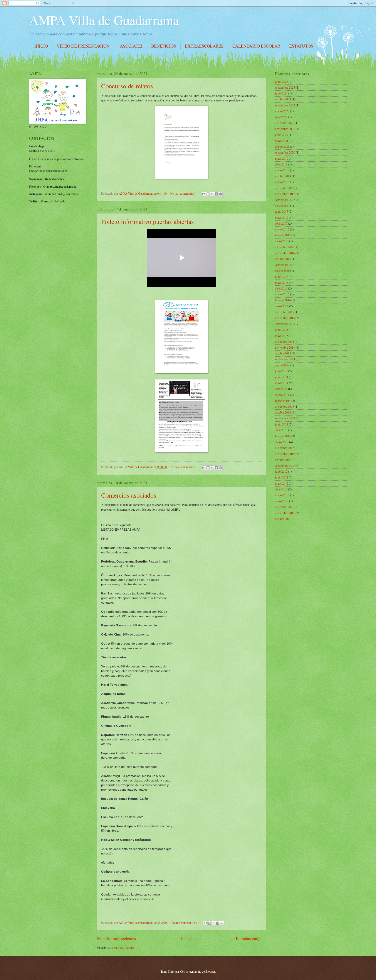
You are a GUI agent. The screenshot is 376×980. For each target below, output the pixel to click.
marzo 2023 (282, 111)
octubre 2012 (283, 460)
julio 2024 (281, 93)
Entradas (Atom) (124, 947)
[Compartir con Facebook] (216, 194)
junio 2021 (281, 135)
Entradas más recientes (116, 938)
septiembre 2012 (285, 466)
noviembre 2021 (285, 129)
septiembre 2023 (285, 105)
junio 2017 (281, 211)
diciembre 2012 (284, 448)
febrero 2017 (283, 235)
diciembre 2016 (284, 247)
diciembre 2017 (284, 188)
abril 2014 (281, 389)
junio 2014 (281, 377)
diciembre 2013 (284, 406)
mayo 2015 (281, 336)
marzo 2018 (282, 182)
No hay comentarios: (183, 193)
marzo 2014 (282, 395)
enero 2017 (282, 241)
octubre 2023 (283, 99)
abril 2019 (281, 164)
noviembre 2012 (285, 454)
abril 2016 (281, 288)
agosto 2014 (282, 365)
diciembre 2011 (284, 507)
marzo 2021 (282, 146)
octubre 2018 (283, 176)
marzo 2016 (282, 294)
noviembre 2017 (285, 194)
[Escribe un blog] (208, 194)
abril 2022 (281, 117)
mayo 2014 (281, 383)
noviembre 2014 (285, 347)
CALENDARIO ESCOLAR (256, 46)
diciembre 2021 (284, 123)
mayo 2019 (281, 158)
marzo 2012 (282, 495)
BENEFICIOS (163, 46)
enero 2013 (282, 442)
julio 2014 (281, 371)
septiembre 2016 (285, 265)
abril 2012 (281, 489)
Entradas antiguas (251, 938)
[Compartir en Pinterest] (220, 194)
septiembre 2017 (285, 200)
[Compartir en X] (212, 194)
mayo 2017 (281, 217)
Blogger (210, 971)
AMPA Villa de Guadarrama (104, 20)
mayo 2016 (281, 282)
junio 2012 (281, 477)
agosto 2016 (282, 270)
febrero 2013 (283, 436)
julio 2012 (281, 471)
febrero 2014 (283, 401)
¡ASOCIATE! (130, 46)
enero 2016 (282, 306)
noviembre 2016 (285, 253)
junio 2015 (281, 330)
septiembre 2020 (285, 152)
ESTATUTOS (301, 46)
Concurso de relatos (127, 85)
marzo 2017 (282, 229)
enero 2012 (282, 501)
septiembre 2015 (285, 324)
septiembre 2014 (285, 359)
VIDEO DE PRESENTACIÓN (83, 46)
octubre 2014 (283, 353)
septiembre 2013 (285, 418)
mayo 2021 (281, 141)
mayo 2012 (281, 483)
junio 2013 (281, 424)
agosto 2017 (282, 206)
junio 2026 (281, 81)
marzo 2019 (282, 170)
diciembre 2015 (284, 312)
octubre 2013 (283, 412)
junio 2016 (281, 277)
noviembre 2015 (285, 318)
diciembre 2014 (284, 341)
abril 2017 (281, 223)
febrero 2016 (283, 300)
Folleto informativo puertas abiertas (147, 221)
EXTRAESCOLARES (204, 46)
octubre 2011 (283, 519)
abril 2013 (281, 430)
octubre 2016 (283, 259)
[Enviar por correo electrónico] (204, 194)
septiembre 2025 (285, 87)
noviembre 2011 (285, 513)
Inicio (186, 938)
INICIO (41, 46)
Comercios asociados (128, 495)
